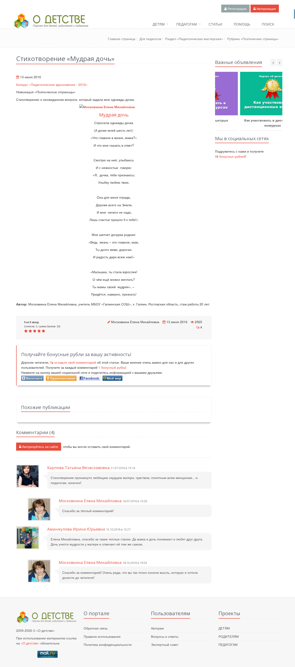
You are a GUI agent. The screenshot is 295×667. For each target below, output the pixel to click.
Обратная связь (96, 628)
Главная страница (121, 38)
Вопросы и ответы (164, 636)
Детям (159, 24)
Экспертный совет (164, 644)
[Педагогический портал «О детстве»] (51, 25)
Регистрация (237, 8)
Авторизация (266, 8)
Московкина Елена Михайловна (135, 321)
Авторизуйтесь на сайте (39, 446)
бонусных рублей (230, 156)
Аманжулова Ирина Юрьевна (76, 529)
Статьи (215, 24)
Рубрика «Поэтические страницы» (253, 38)
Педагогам (186, 24)
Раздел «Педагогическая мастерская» (194, 38)
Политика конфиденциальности (108, 644)
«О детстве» (30, 643)
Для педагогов (150, 38)
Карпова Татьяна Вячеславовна (78, 467)
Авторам (157, 628)
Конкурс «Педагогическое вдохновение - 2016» (52, 84)
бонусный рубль (111, 367)
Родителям (228, 636)
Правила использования (102, 636)
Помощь (242, 24)
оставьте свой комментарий (75, 362)
